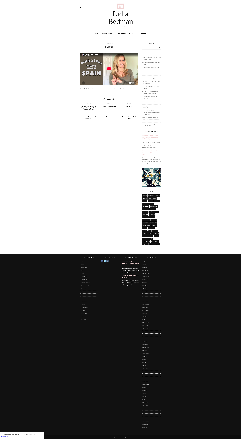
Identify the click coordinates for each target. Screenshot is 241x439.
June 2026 (145, 264)
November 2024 (146, 304)
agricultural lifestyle (151, 195)
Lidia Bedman (120, 18)
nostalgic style (151, 233)
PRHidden (109, 103)
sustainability (150, 238)
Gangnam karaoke (151, 217)
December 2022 (146, 350)
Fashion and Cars (84, 276)
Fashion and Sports (84, 298)
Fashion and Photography (85, 288)
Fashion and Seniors (84, 291)
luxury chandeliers (145, 222)
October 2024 (145, 307)
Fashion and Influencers (85, 282)
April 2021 (145, 399)
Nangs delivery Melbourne (147, 230)
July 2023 (145, 341)
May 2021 (145, 396)
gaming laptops (145, 217)
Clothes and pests (84, 267)
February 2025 (146, 298)
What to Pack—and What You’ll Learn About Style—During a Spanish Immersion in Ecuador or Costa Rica (151, 119)
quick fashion (101, 88)
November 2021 (146, 378)
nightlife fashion (154, 230)
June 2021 (145, 393)
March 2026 (145, 270)
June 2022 (145, 362)
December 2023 (146, 328)
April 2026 (145, 267)
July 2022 (145, 359)
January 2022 (145, 371)
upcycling (156, 241)
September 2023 (146, 338)
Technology (83, 310)
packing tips (157, 233)
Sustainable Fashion (146, 241)
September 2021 (146, 384)
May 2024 (145, 316)
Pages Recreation (109, 43)
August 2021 (145, 387)
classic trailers (158, 195)
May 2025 (145, 288)
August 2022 (145, 356)
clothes (145, 198)
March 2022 (145, 368)
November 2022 (146, 353)
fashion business (145, 209)
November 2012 (146, 421)
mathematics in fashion (147, 225)
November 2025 (146, 276)
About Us (131, 33)
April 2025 (145, 291)
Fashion (89, 103)
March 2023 (145, 344)
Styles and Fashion (84, 307)
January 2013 (145, 418)
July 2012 (145, 427)
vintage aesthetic (145, 244)
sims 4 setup (144, 238)
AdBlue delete (145, 195)
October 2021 (145, 381)
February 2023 (146, 347)
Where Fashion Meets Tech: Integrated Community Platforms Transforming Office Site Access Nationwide (151, 112)
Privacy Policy (143, 33)
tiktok (152, 241)
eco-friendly (144, 203)
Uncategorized (83, 319)
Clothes (82, 264)
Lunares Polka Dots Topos (109, 106)
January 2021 (145, 405)
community (154, 198)
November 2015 (146, 408)
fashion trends (145, 214)
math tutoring (154, 225)
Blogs (82, 261)
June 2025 (145, 285)
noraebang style (145, 233)
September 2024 (146, 310)
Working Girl (129, 106)
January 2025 (145, 301)
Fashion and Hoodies (84, 279)
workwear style (157, 244)
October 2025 (145, 279)
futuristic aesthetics (152, 214)
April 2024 (145, 319)
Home (96, 33)
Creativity (83, 270)
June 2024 (145, 313)
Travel (82, 316)
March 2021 (145, 402)
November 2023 (146, 331)
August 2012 (145, 424)
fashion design (145, 211)
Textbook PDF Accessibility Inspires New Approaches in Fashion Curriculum (89, 108)
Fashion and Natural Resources (86, 285)
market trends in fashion (153, 222)
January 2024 (145, 325)
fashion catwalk (153, 209)
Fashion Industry (154, 212)
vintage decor (151, 244)
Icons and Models (107, 33)
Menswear (109, 116)
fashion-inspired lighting (153, 206)
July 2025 (145, 282)
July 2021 (145, 390)
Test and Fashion (84, 313)
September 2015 (146, 411)
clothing (149, 198)
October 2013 (145, 415)
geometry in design (146, 219)
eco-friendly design (151, 203)
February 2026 (146, 273)
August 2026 (145, 261)
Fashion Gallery (120, 33)
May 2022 (145, 365)
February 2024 (146, 322)
